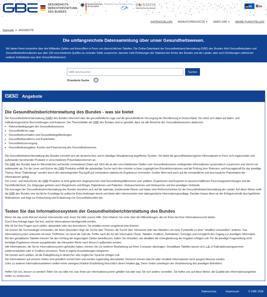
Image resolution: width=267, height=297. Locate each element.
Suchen (192, 71)
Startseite (8, 30)
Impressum (232, 291)
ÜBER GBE (221, 21)
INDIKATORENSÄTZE (193, 21)
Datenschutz (209, 291)
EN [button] (261, 7)
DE (251, 7)
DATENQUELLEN (161, 22)
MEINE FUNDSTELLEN (249, 22)
